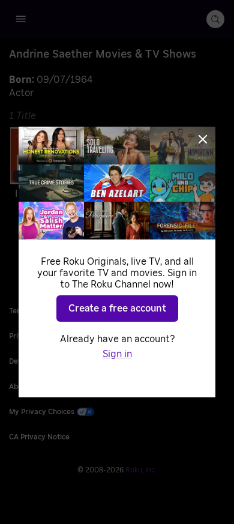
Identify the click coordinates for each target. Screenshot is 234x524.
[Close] (202, 139)
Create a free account (117, 308)
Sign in (117, 354)
